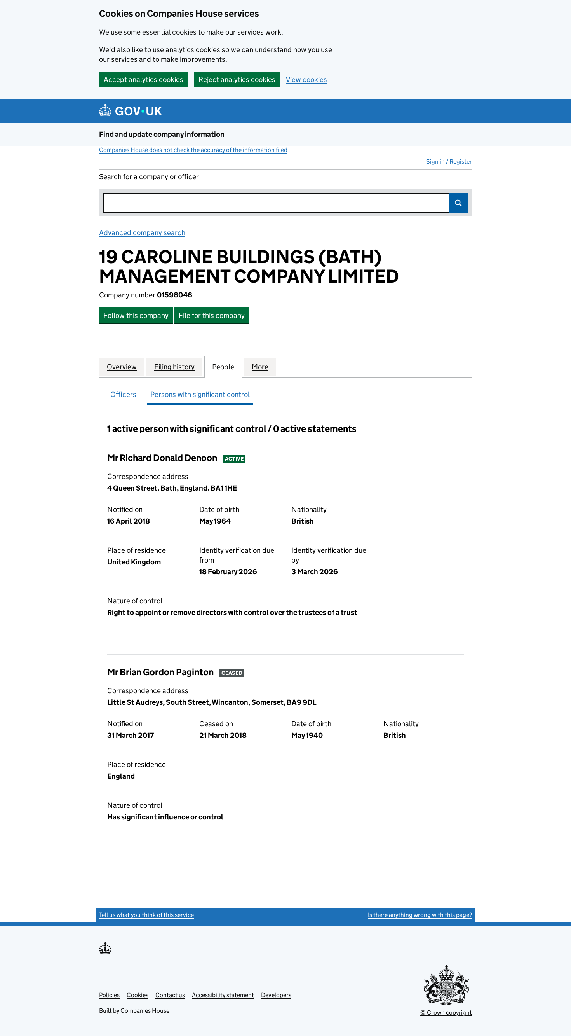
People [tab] (223, 366)
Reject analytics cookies (236, 79)
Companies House (144, 1010)
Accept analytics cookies (143, 79)
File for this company (212, 315)
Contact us (170, 995)
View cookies (306, 79)
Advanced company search (142, 232)
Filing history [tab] (174, 366)
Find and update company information (162, 134)
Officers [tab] (123, 394)
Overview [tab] (122, 366)
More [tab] (260, 366)
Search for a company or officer (149, 176)
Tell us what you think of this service (146, 915)
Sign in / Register (449, 161)
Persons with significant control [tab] (200, 394)
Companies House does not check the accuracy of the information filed (193, 150)
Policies (109, 995)
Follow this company (136, 315)
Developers (276, 995)
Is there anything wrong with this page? (420, 915)
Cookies (137, 995)
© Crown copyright (446, 1012)
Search (458, 203)
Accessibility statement (223, 995)
